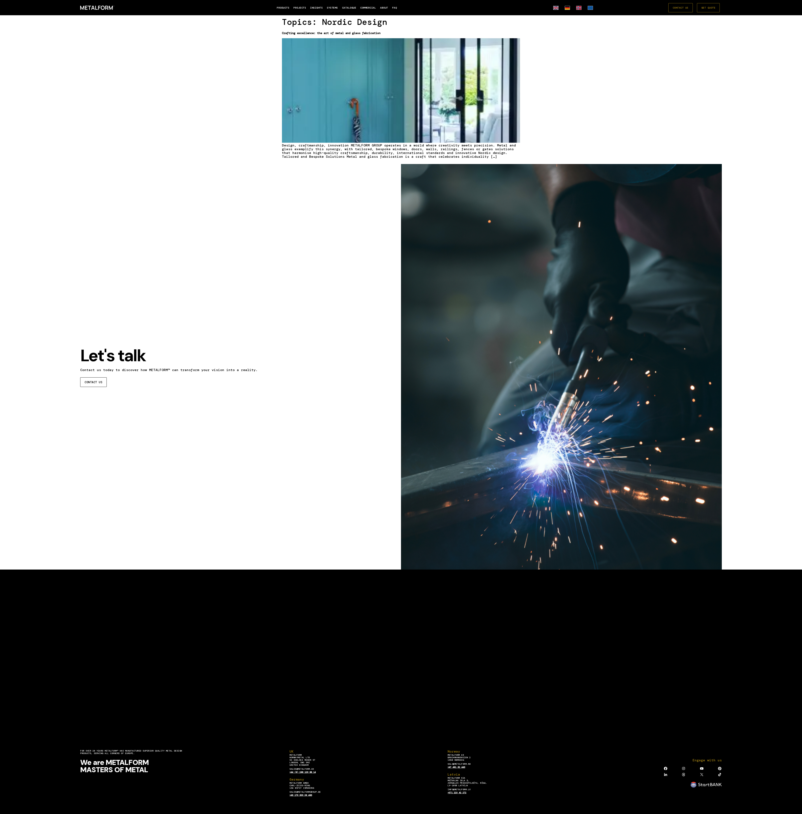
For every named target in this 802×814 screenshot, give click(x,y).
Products (283, 7)
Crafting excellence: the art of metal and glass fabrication (331, 33)
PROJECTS (299, 7)
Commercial (368, 7)
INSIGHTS (316, 7)
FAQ (394, 7)
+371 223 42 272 (457, 792)
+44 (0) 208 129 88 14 (302, 772)
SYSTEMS (332, 7)
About (384, 7)
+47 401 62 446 (456, 767)
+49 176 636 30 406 (300, 795)
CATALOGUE (349, 7)
